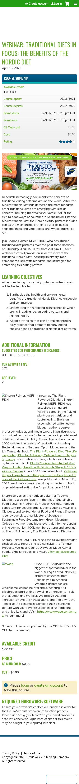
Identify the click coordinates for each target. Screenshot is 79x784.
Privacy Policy (11, 753)
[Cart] (67, 6)
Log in (58, 3)
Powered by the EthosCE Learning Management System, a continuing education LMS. (61, 779)
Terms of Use (31, 753)
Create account (38, 3)
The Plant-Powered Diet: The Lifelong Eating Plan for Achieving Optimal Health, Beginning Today (39, 455)
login (25, 685)
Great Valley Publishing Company (48, 757)
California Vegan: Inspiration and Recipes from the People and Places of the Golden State (39, 475)
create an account (48, 685)
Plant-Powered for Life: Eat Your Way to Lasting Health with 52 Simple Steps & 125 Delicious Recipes (39, 467)
